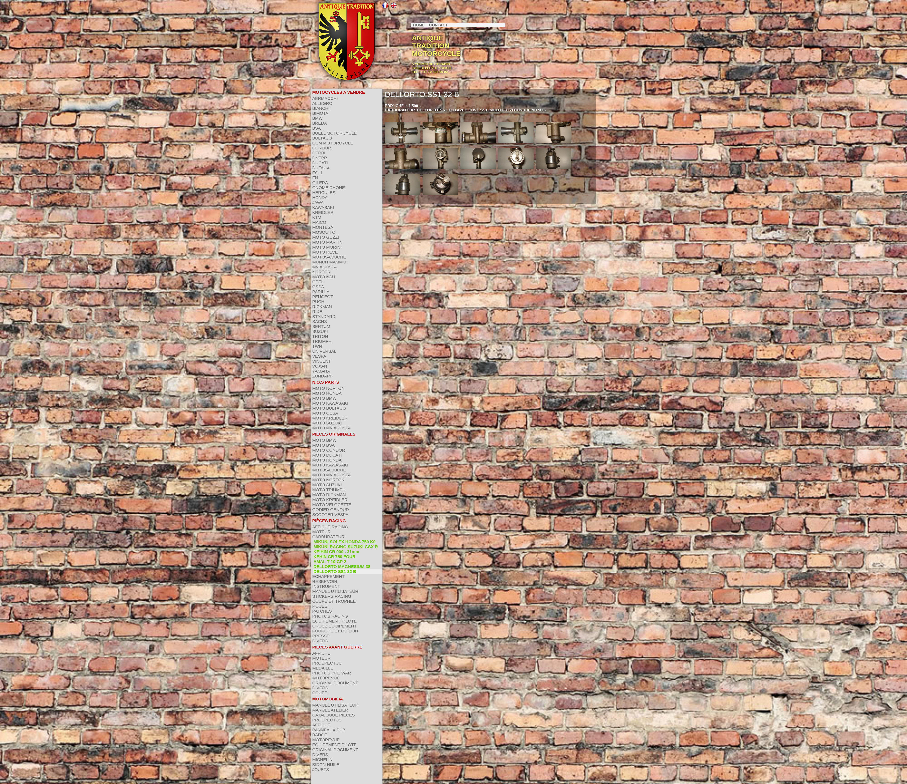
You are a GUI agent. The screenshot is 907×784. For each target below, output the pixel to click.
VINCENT (321, 361)
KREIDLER (323, 212)
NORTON (321, 272)
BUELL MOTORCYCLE (334, 133)
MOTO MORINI (327, 247)
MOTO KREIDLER (329, 418)
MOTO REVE (325, 252)
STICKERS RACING (331, 596)
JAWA (318, 202)
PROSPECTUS (327, 663)
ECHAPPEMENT (328, 576)
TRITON (320, 336)
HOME (418, 25)
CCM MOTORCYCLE (332, 143)
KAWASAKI (323, 207)
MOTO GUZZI (325, 237)
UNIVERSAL (324, 351)
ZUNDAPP (322, 376)
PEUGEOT (322, 296)
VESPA (319, 356)
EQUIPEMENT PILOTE (334, 621)
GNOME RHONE (328, 187)
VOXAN (319, 366)
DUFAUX (320, 167)
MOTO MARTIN (327, 242)
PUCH (318, 301)
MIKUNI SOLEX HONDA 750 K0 (344, 541)
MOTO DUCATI (327, 455)
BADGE (319, 735)
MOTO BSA (323, 445)
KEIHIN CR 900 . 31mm (336, 551)
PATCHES (322, 611)
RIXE (317, 311)
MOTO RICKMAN (329, 494)
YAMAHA (321, 371)
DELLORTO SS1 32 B (334, 571)
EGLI (317, 172)
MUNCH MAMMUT (330, 262)
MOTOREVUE (326, 678)
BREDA (319, 123)
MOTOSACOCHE (329, 257)
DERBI (318, 153)
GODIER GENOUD (330, 509)
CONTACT (438, 25)
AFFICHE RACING (330, 527)
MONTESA (322, 227)
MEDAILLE (322, 668)
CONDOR (321, 148)
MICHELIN (322, 759)
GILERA (320, 182)
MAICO (319, 222)
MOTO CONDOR (328, 450)
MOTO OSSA (325, 413)
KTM (316, 217)
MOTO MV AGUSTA (331, 428)
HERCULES (323, 192)
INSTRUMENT (326, 586)
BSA (316, 128)
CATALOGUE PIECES (333, 715)
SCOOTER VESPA (330, 514)
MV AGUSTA (324, 267)
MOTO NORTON (328, 388)
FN (315, 177)
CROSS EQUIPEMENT (334, 626)
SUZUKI (320, 331)
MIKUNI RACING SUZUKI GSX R (345, 546)
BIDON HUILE (325, 764)
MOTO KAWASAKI (330, 403)
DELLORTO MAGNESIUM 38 (341, 566)
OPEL (318, 282)
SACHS (319, 321)
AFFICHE (321, 653)
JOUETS (320, 769)
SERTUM (321, 326)
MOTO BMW (324, 398)
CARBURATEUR (328, 536)
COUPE (319, 693)
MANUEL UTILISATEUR (335, 591)
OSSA (318, 286)
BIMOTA (320, 113)
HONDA (320, 197)
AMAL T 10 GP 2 (329, 561)
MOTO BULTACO (329, 408)
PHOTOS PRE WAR (331, 673)
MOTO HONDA (327, 393)
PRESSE (320, 636)
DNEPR (319, 158)
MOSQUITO (323, 232)
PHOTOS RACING (330, 616)
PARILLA (320, 291)
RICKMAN (322, 306)
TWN (317, 346)
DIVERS (320, 641)
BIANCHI (320, 108)
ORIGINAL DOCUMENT (335, 683)
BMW (317, 118)
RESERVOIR (324, 581)
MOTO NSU (323, 277)
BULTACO (322, 138)
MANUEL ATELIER (330, 710)
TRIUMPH (322, 341)
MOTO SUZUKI (327, 423)
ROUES (319, 606)
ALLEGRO (322, 103)
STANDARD (323, 316)
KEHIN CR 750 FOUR (334, 556)
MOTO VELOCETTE (331, 504)
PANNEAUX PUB (328, 730)
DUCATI (320, 163)
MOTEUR (321, 532)
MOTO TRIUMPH (329, 489)
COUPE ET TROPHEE (334, 601)
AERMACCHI (325, 98)
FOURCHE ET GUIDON (335, 631)
